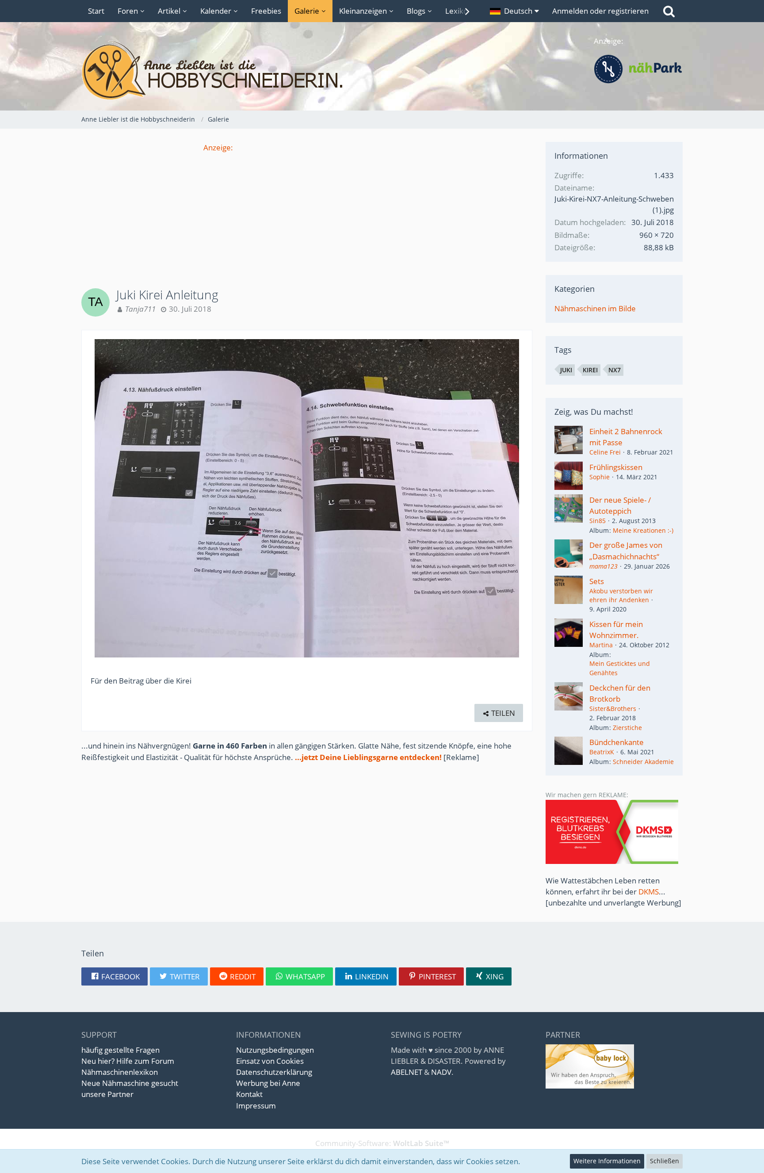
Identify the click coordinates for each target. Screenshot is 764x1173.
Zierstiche (627, 727)
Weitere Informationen (607, 1161)
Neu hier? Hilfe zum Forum (127, 1061)
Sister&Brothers (612, 708)
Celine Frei (605, 452)
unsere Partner (107, 1094)
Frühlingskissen (615, 467)
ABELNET (406, 1072)
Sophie (599, 477)
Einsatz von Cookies (270, 1061)
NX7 (614, 370)
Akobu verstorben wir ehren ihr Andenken (621, 595)
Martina (601, 645)
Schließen (664, 1161)
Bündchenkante (616, 742)
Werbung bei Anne (268, 1083)
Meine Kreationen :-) (643, 530)
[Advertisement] (306, 215)
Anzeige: (218, 147)
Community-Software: (382, 1143)
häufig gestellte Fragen (120, 1050)
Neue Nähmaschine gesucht (129, 1083)
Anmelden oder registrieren (600, 11)
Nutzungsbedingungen (275, 1050)
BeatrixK (601, 752)
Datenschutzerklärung (274, 1072)
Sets (596, 581)
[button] (514, 11)
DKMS (648, 891)
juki (566, 370)
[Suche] (669, 11)
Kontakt (249, 1094)
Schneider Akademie (643, 761)
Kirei (590, 370)
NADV (441, 1072)
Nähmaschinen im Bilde (595, 308)
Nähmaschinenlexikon (119, 1072)
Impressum (256, 1105)
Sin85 (597, 520)
